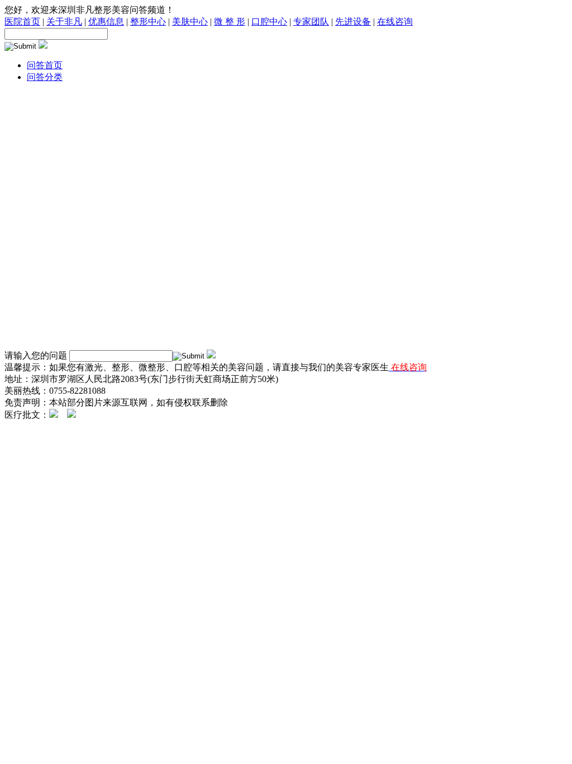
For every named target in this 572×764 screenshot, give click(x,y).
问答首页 (45, 65)
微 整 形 (229, 21)
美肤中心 (190, 21)
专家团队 (311, 21)
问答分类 (45, 77)
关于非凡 (64, 21)
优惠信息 (106, 21)
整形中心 (148, 21)
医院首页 (22, 21)
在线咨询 (395, 21)
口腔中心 (269, 21)
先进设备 (353, 21)
